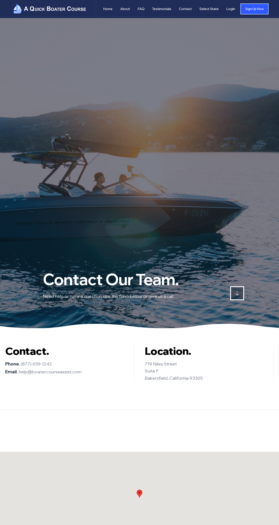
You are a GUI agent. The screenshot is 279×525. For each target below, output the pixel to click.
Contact (185, 9)
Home (107, 9)
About (125, 9)
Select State (209, 9)
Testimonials (161, 9)
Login (230, 9)
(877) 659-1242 (36, 364)
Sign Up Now (254, 9)
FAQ (141, 9)
